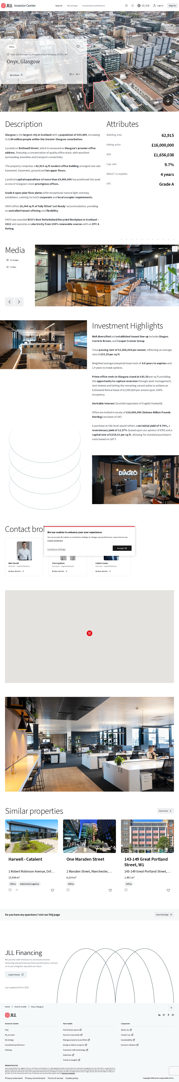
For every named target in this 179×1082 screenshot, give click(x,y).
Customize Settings (56, 549)
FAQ (6, 1030)
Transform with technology (74, 1050)
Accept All (122, 548)
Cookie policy (71, 1078)
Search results (20, 1006)
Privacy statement (14, 1078)
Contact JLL (126, 1035)
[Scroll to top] (171, 1008)
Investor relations (128, 1045)
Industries (67, 1055)
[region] (89, 541)
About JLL (125, 1030)
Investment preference (15, 1045)
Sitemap (8, 1050)
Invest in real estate (71, 1035)
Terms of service (55, 1078)
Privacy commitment (35, 1078)
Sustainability (126, 1040)
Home (7, 1006)
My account (10, 1035)
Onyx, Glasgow (37, 1006)
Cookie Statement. (55, 540)
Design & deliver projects (73, 1045)
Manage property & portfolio (75, 1040)
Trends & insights (70, 1060)
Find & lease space (71, 1030)
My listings (9, 1040)
